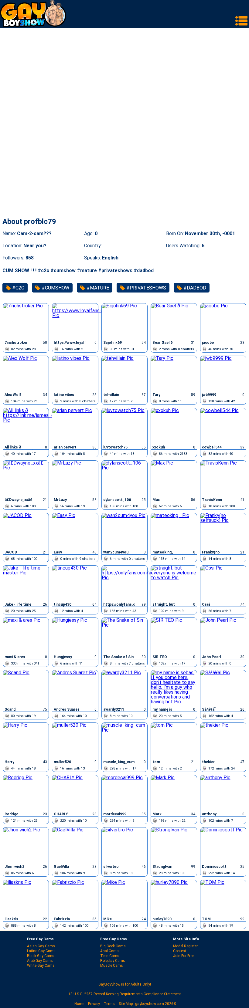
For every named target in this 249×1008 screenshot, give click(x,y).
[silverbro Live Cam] (124, 845)
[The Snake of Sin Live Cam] (124, 635)
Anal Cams (109, 951)
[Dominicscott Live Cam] (223, 845)
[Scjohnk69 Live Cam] (124, 321)
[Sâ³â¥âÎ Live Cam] (223, 687)
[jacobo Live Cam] (223, 321)
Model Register (185, 946)
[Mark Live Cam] (173, 792)
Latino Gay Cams (41, 951)
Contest (179, 951)
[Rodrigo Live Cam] (26, 792)
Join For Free (183, 956)
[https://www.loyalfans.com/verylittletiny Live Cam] (75, 321)
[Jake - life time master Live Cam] (26, 583)
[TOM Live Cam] (223, 897)
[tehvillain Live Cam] (124, 373)
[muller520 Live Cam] (75, 740)
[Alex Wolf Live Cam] (26, 373)
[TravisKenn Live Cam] (223, 478)
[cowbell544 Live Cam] (223, 425)
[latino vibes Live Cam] (75, 373)
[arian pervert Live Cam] (75, 425)
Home (79, 1004)
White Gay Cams (41, 965)
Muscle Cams (111, 965)
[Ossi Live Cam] (223, 583)
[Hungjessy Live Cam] (75, 635)
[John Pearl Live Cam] (223, 635)
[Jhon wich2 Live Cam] (26, 845)
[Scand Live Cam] (26, 687)
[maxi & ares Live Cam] (26, 635)
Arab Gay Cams (40, 961)
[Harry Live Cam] (26, 740)
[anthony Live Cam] (223, 792)
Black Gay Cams (40, 956)
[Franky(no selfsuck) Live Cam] (223, 530)
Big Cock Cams (113, 946)
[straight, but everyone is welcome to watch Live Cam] (173, 583)
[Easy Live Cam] (75, 530)
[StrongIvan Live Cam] (173, 845)
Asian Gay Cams (41, 946)
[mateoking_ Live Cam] (173, 530)
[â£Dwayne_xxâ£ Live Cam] (26, 478)
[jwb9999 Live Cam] (223, 373)
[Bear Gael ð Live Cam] (173, 321)
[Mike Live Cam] (124, 897)
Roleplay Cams (112, 961)
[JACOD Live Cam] (26, 530)
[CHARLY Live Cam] (75, 792)
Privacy (94, 1004)
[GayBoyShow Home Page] (33, 26)
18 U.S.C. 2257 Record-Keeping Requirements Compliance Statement (124, 994)
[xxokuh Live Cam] (173, 425)
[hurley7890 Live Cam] (173, 897)
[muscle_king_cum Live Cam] (124, 740)
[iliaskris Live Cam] (26, 897)
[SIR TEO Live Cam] (173, 635)
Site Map (126, 1004)
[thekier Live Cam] (223, 740)
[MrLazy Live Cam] (75, 478)
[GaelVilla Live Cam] (75, 845)
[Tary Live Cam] (173, 373)
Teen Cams (109, 956)
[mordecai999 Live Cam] (124, 792)
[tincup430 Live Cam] (75, 583)
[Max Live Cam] (173, 478)
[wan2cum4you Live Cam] (124, 530)
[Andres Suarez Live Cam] (75, 687)
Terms (109, 1004)
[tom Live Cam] (173, 740)
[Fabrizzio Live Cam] (75, 897)
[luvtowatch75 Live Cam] (124, 425)
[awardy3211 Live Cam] (124, 687)
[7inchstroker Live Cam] (26, 321)
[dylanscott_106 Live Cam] (124, 478)
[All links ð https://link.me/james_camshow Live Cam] (26, 425)
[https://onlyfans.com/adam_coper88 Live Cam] (124, 583)
